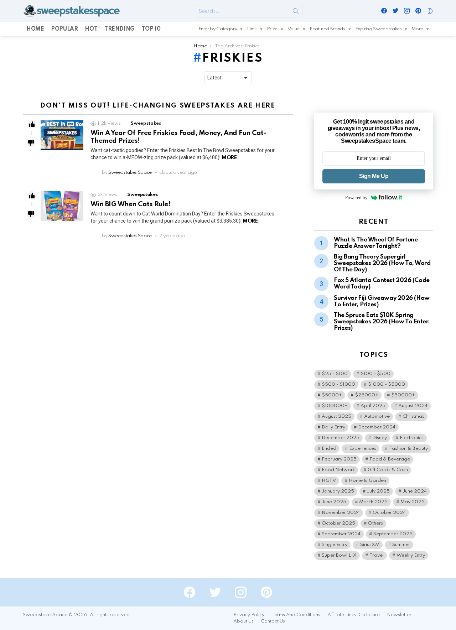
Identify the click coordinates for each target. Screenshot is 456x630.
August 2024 (413, 405)
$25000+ (366, 395)
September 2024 (341, 534)
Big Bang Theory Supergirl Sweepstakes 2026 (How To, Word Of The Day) (382, 263)
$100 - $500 (375, 373)
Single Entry (334, 544)
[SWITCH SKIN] (430, 11)
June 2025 (334, 502)
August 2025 (336, 416)
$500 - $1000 (338, 384)
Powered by (356, 197)
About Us (243, 621)
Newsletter (399, 615)
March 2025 (373, 502)
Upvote (31, 124)
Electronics (412, 438)
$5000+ (332, 395)
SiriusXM (369, 544)
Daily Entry (333, 427)
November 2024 (341, 512)
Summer (401, 544)
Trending (119, 29)
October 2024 (389, 512)
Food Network (338, 470)
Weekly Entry (411, 555)
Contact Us (273, 621)
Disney (379, 438)
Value (293, 29)
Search (296, 12)
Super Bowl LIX (339, 555)
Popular (64, 29)
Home (35, 29)
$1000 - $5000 (386, 384)
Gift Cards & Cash (388, 470)
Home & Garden (367, 480)
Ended (329, 448)
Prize (272, 29)
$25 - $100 (335, 373)
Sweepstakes (145, 123)
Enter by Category (217, 29)
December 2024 (376, 427)
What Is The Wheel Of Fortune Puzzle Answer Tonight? (376, 243)
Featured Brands (327, 29)
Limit (251, 29)
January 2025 (338, 491)
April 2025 (373, 405)
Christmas (413, 416)
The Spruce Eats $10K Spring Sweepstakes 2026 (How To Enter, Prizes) (382, 321)
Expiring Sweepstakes (378, 29)
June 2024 (415, 491)
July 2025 (378, 491)
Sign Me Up (373, 176)
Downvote (31, 143)
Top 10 (151, 29)
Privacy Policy (248, 615)
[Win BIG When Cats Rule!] (62, 206)
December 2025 (340, 438)
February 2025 (339, 459)
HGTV (329, 480)
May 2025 (412, 502)
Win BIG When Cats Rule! (130, 204)
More (417, 29)
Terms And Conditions (295, 615)
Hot (91, 29)
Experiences (362, 448)
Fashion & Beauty (408, 448)
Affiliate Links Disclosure (353, 615)
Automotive (377, 416)
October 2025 (338, 523)
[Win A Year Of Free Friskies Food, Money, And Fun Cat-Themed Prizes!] (62, 135)
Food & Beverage (389, 459)
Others (375, 523)
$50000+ (403, 395)
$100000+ (335, 405)
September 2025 (393, 534)
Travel (376, 555)
